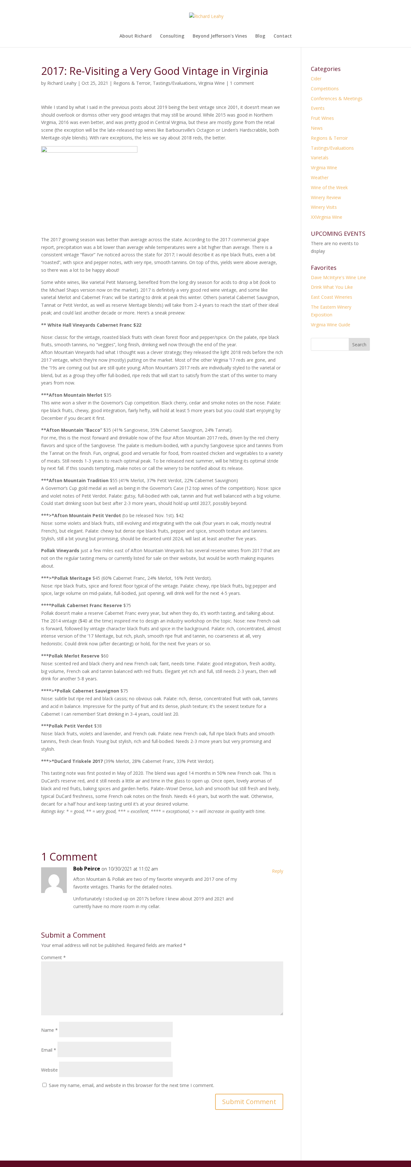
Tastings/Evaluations (174, 83)
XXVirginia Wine (326, 217)
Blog (260, 36)
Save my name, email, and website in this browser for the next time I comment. (131, 1085)
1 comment (242, 83)
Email (48, 1050)
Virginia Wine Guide (330, 325)
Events (318, 108)
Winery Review (326, 197)
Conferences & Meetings (337, 98)
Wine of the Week (329, 187)
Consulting (172, 36)
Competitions (325, 88)
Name (49, 1030)
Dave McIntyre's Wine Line (338, 277)
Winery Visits (324, 207)
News (317, 128)
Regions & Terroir (131, 83)
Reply (277, 871)
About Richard (135, 36)
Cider (316, 78)
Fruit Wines (322, 118)
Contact (283, 36)
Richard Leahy (61, 83)
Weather (319, 177)
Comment (53, 957)
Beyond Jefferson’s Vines (220, 36)
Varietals (319, 158)
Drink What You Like (332, 287)
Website (49, 1070)
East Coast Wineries (331, 297)
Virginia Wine (211, 83)
